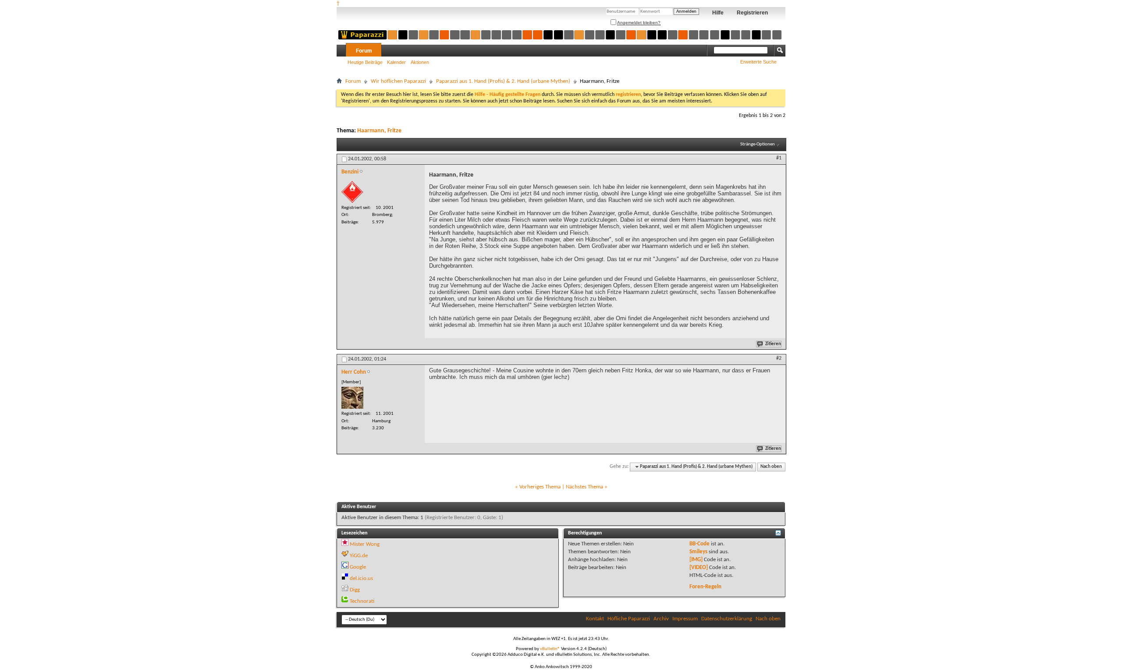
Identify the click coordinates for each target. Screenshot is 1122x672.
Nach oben (771, 466)
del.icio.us (361, 578)
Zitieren (773, 344)
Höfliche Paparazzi (628, 619)
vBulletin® (550, 649)
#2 (778, 358)
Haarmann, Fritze (379, 130)
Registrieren (752, 13)
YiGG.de (359, 556)
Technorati (362, 601)
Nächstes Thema (584, 487)
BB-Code (699, 544)
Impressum (685, 619)
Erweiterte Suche (758, 61)
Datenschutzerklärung (726, 619)
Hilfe (718, 13)
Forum (364, 51)
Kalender (396, 62)
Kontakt (595, 619)
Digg (355, 590)
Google (358, 567)
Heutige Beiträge (365, 62)
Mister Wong (365, 544)
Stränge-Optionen (757, 144)
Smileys (698, 552)
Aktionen (420, 62)
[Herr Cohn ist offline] (352, 398)
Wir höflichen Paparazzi (398, 81)
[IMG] (696, 559)
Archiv (661, 619)
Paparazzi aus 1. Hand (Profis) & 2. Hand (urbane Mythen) (503, 81)
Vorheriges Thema (540, 487)
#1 (778, 158)
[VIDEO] (698, 567)
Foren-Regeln (705, 587)
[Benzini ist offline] (352, 192)
